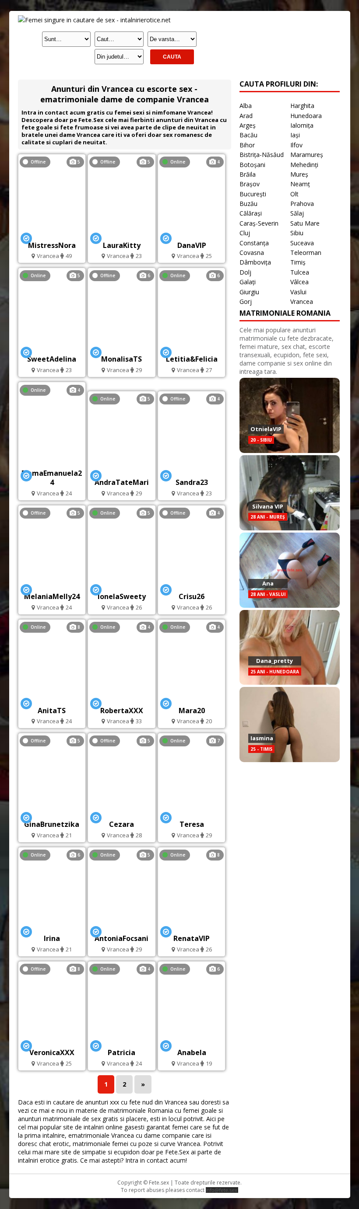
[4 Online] (192, 233)
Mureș (299, 174)
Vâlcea (299, 282)
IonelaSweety (122, 596)
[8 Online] (51, 698)
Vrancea (301, 301)
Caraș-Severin (258, 223)
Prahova (302, 203)
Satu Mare (305, 223)
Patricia (121, 1052)
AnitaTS (52, 710)
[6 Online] (191, 347)
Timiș (298, 262)
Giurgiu (249, 292)
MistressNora (52, 245)
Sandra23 (192, 482)
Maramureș (306, 154)
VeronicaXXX (51, 1052)
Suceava (302, 243)
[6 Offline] (122, 347)
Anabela (191, 1052)
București (252, 194)
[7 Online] (191, 812)
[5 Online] (51, 347)
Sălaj (297, 213)
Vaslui (298, 292)
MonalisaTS (121, 359)
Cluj (244, 233)
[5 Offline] (51, 233)
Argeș (247, 125)
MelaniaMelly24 (52, 596)
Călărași (250, 213)
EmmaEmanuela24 (51, 477)
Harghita (302, 105)
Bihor (247, 145)
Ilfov (296, 145)
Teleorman (305, 252)
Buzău (248, 203)
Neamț (300, 184)
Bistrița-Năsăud (261, 154)
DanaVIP (191, 245)
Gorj (245, 301)
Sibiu (296, 233)
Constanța (254, 243)
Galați (247, 282)
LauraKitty (122, 245)
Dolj (245, 272)
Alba (245, 105)
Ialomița (301, 125)
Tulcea (299, 272)
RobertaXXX (121, 710)
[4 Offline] (191, 471)
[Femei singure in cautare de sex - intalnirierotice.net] (94, 20)
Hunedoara (306, 115)
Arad (246, 115)
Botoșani (252, 164)
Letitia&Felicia (192, 359)
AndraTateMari (122, 482)
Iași (295, 135)
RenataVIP (191, 938)
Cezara (121, 824)
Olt (294, 194)
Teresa (192, 824)
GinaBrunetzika (51, 824)
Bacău (248, 135)
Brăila (247, 174)
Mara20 (192, 710)
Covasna (251, 252)
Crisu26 (191, 596)
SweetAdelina (51, 359)
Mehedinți (304, 164)
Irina (52, 938)
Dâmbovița (255, 262)
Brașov (249, 184)
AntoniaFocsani (121, 938)
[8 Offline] (52, 1041)
